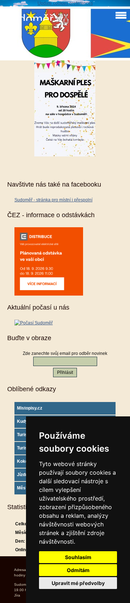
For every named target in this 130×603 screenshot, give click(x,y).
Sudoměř (28, 19)
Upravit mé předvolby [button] (78, 583)
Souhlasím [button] (78, 557)
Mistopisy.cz (29, 408)
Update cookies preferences (65, 3)
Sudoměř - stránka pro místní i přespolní (53, 199)
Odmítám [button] (78, 570)
